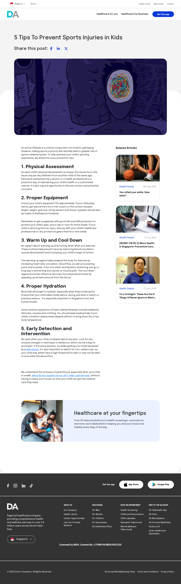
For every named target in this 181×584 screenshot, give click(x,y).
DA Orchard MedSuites (160, 523)
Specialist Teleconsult (131, 523)
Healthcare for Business (134, 14)
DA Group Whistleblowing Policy (120, 572)
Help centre (159, 4)
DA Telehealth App (158, 510)
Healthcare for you (107, 14)
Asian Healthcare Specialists (157, 532)
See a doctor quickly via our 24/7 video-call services (61, 375)
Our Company (70, 510)
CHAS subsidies (128, 518)
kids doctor (32, 349)
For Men (96, 510)
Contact (170, 4)
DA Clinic (153, 514)
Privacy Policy (167, 572)
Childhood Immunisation (132, 514)
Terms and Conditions (148, 572)
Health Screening (129, 510)
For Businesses (99, 523)
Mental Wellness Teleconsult (128, 528)
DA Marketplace (156, 518)
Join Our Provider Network (72, 524)
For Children (98, 518)
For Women (97, 514)
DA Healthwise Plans (102, 527)
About (33, 4)
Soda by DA (154, 527)
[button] (131, 485)
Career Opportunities (74, 518)
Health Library (144, 4)
